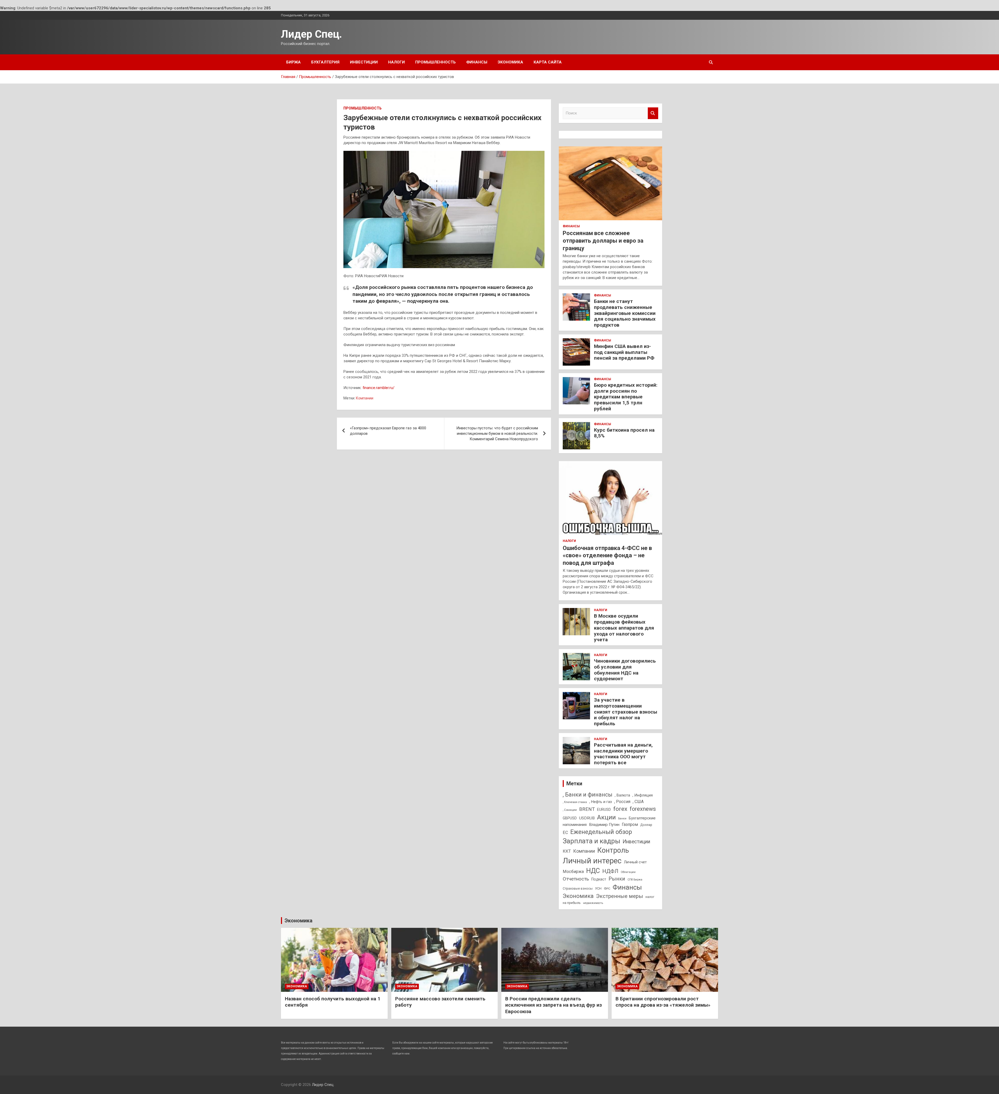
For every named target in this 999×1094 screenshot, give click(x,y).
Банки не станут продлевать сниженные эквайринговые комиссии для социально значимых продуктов (625, 313)
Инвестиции (364, 62)
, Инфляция (642, 795)
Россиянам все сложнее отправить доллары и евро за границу (603, 240)
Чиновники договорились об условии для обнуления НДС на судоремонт (625, 670)
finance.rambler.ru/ (378, 387)
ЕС (565, 832)
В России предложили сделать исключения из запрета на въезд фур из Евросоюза (553, 1005)
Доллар (646, 825)
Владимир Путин (604, 824)
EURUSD (604, 809)
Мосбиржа (573, 871)
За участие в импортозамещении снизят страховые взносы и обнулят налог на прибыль (625, 712)
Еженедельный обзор (601, 832)
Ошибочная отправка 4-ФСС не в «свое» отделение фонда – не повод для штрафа (607, 555)
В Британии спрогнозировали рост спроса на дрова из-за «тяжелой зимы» (663, 1002)
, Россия (622, 801)
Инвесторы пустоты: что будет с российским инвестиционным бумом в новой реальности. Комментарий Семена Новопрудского (497, 433)
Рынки (617, 879)
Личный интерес (592, 860)
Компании (364, 398)
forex (620, 808)
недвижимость (593, 903)
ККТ (567, 851)
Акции (606, 817)
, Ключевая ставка (575, 802)
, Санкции (570, 810)
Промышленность (435, 62)
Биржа (293, 62)
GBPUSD (570, 818)
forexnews (643, 809)
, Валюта (622, 795)
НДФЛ (610, 871)
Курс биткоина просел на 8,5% (624, 433)
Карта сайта (548, 62)
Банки (622, 818)
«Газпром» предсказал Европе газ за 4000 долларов (388, 431)
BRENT (587, 809)
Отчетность (576, 879)
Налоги (396, 62)
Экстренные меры (619, 896)
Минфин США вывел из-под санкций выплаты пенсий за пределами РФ (624, 352)
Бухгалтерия (325, 62)
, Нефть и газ (600, 801)
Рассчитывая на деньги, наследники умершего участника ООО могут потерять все (623, 754)
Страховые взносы (578, 888)
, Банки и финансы (587, 794)
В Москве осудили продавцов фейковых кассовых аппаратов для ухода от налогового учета (624, 628)
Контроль (613, 850)
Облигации (628, 872)
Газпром (630, 824)
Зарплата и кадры (591, 841)
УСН (598, 888)
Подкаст (598, 879)
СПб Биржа (634, 879)
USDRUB (587, 818)
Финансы (476, 62)
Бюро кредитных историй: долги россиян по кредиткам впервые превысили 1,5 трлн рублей (625, 397)
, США (638, 801)
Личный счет (635, 862)
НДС (593, 871)
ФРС (607, 888)
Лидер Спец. (311, 34)
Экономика (510, 62)
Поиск (653, 113)
